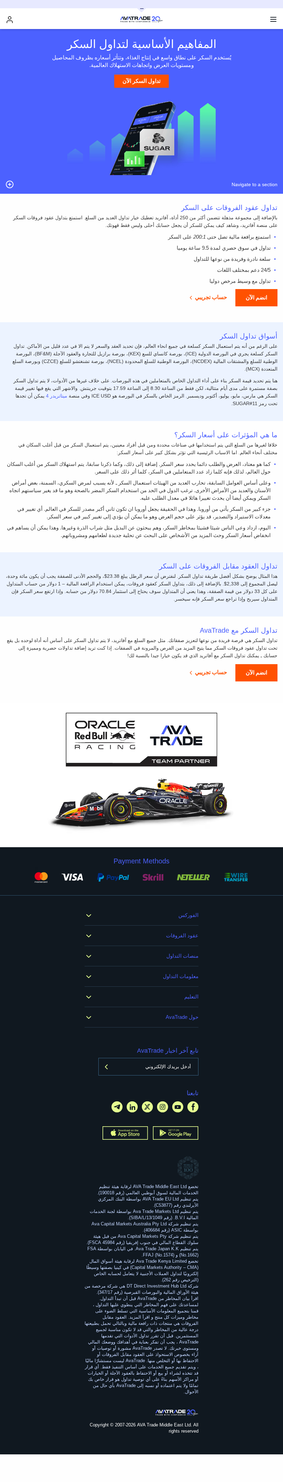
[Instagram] (162, 1106)
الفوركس (188, 915)
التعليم (191, 997)
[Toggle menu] (273, 19)
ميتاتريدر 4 (56, 396)
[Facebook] (192, 1106)
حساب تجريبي (211, 297)
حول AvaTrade (182, 1017)
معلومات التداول (180, 976)
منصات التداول (182, 956)
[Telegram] (117, 1106)
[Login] (10, 19)
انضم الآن (256, 297)
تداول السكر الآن (141, 81)
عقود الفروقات (182, 935)
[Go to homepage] (176, 1412)
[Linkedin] (132, 1106)
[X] (147, 1106)
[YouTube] (177, 1106)
